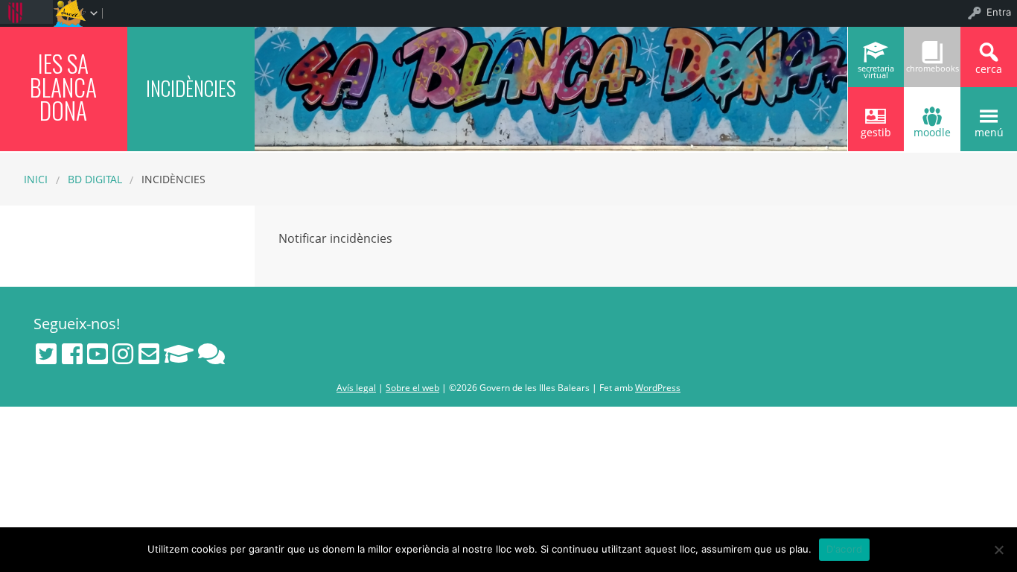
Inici (36, 179)
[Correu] (148, 354)
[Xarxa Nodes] (211, 354)
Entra (998, 12)
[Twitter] (46, 354)
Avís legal (356, 387)
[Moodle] (179, 354)
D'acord (844, 549)
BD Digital (95, 179)
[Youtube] (97, 354)
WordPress (657, 387)
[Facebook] (72, 354)
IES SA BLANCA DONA (63, 86)
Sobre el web (412, 387)
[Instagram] (122, 354)
